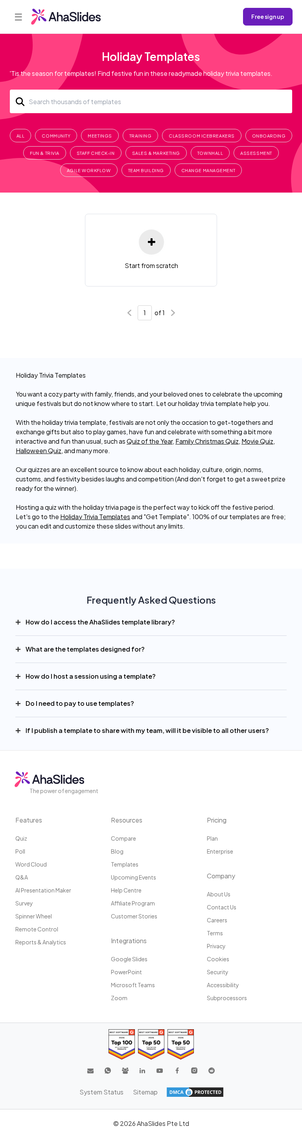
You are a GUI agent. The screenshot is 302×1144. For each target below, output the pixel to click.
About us (218, 894)
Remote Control (36, 929)
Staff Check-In (96, 153)
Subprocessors (227, 997)
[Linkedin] (142, 1070)
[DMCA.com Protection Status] (195, 1092)
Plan (212, 838)
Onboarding (269, 135)
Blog (117, 851)
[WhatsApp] (107, 1070)
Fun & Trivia (44, 153)
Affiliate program (133, 903)
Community (56, 135)
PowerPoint (126, 971)
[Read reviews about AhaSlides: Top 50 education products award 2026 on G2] (151, 1044)
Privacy (216, 945)
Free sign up (267, 16)
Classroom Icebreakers (202, 135)
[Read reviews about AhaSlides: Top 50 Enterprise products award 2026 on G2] (181, 1044)
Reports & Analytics (40, 942)
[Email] (90, 1070)
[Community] (125, 1070)
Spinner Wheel (33, 916)
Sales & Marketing (156, 153)
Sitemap (145, 1092)
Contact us (221, 907)
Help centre (126, 890)
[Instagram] (194, 1070)
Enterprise (220, 851)
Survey (24, 903)
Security (217, 971)
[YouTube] (159, 1070)
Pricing (216, 820)
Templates (124, 864)
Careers (217, 920)
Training (140, 135)
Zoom (119, 997)
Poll (20, 851)
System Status (101, 1092)
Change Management (208, 170)
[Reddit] (211, 1070)
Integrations (129, 941)
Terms (215, 933)
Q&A (21, 877)
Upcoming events (133, 877)
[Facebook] (177, 1070)
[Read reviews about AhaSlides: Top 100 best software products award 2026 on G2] (122, 1044)
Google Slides (129, 958)
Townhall (210, 153)
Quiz (21, 838)
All (21, 135)
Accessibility (223, 984)
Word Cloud (31, 864)
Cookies (218, 958)
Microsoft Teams (133, 984)
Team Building (146, 170)
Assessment (256, 153)
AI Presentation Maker (43, 890)
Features (28, 820)
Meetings (100, 135)
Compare (123, 838)
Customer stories (134, 916)
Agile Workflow (89, 170)
